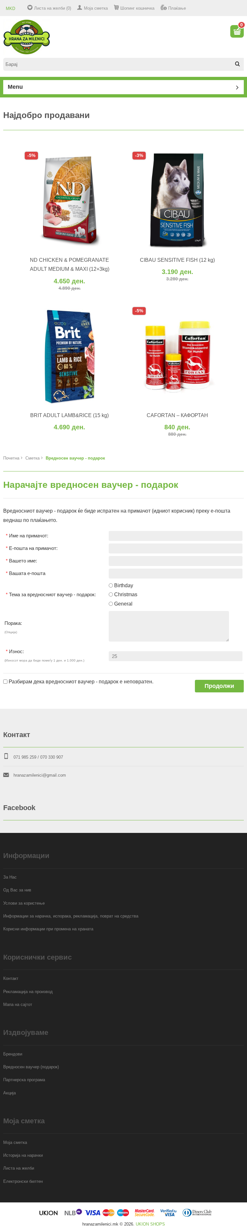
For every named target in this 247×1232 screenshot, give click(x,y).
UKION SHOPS (150, 1224)
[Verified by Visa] (169, 1215)
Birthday (123, 585)
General (123, 604)
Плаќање (177, 8)
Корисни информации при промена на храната (48, 928)
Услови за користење (24, 903)
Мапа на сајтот (17, 1004)
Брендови (12, 1054)
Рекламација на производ (28, 991)
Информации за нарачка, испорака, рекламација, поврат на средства (70, 916)
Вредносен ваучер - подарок (75, 458)
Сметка (32, 458)
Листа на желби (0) (52, 8)
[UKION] (48, 1215)
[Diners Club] (197, 1215)
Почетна (11, 458)
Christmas (125, 594)
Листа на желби (18, 1168)
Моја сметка (96, 8)
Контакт (10, 978)
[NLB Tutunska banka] (73, 1215)
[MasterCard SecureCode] (144, 1215)
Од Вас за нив (17, 890)
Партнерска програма (24, 1079)
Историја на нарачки (23, 1155)
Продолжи (219, 686)
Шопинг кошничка (137, 8)
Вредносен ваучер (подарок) (31, 1066)
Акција (9, 1093)
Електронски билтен (23, 1181)
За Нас (10, 877)
